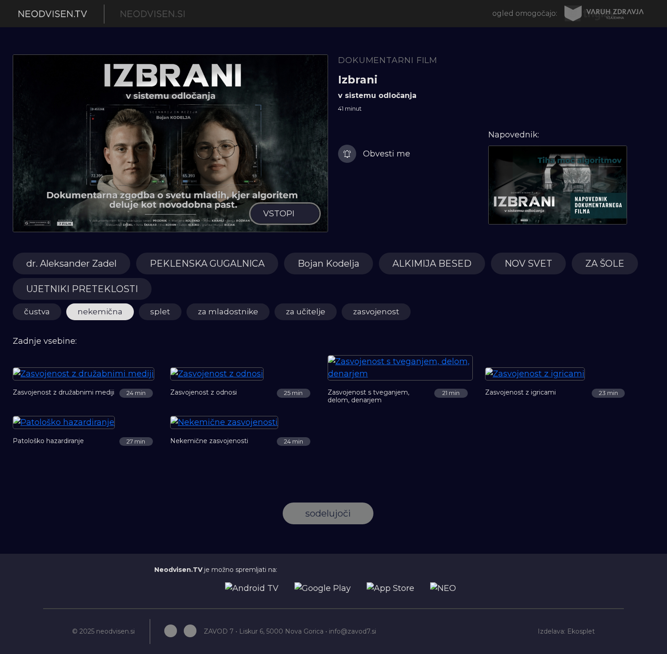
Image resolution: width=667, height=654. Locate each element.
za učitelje (305, 311)
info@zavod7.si (352, 631)
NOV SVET (528, 263)
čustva (37, 311)
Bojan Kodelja (328, 263)
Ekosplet (581, 631)
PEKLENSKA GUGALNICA (207, 263)
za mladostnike (228, 311)
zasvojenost (376, 311)
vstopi (278, 214)
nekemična (100, 311)
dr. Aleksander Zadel (71, 263)
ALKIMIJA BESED (431, 263)
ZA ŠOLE (604, 263)
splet (160, 311)
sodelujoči (328, 513)
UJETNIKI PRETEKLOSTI (82, 288)
